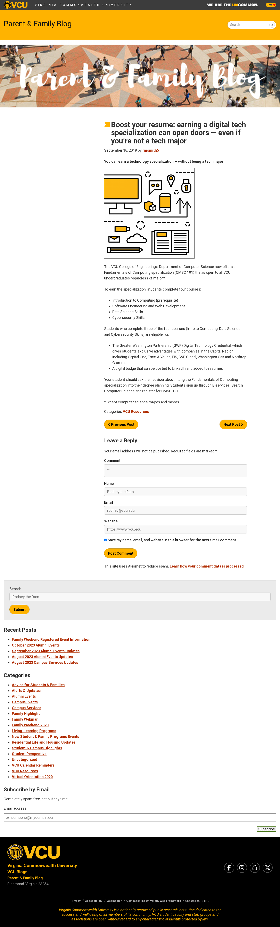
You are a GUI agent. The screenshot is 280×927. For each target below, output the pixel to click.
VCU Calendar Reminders (33, 765)
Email (108, 502)
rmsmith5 (150, 150)
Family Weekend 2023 (30, 725)
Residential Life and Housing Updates (43, 742)
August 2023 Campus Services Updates (45, 662)
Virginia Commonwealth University (84, 5)
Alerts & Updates (26, 690)
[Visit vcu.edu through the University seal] (70, 853)
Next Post (232, 424)
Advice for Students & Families (38, 685)
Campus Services (26, 708)
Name (109, 483)
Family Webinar (25, 719)
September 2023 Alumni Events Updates (46, 651)
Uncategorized (24, 759)
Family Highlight (26, 713)
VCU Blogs (17, 871)
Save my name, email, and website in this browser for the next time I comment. (172, 540)
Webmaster (114, 900)
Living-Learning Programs (34, 731)
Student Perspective (29, 754)
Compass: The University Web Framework (153, 900)
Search (235, 25)
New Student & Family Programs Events (45, 736)
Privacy (76, 900)
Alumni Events (24, 696)
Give (269, 5)
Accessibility (93, 900)
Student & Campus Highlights (37, 748)
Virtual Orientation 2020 (32, 777)
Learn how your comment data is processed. (207, 566)
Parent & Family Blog (38, 23)
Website (111, 521)
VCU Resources (136, 411)
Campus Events (25, 702)
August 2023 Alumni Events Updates (42, 657)
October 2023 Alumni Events (36, 645)
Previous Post (122, 424)
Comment (112, 460)
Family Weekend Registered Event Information (51, 639)
